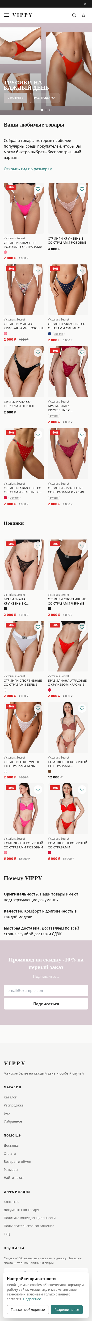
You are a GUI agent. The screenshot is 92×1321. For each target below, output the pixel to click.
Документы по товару (21, 1209)
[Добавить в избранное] (38, 189)
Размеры (11, 1169)
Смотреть (15, 98)
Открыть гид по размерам (28, 168)
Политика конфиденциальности (30, 1218)
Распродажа (44, 98)
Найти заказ (14, 1177)
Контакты (11, 1201)
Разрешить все (66, 1309)
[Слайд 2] (46, 110)
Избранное (13, 1121)
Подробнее (32, 1299)
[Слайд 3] (50, 110)
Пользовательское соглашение (29, 1226)
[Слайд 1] (42, 110)
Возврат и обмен (17, 1161)
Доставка (11, 1145)
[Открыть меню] (7, 15)
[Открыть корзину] (83, 15)
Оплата (10, 1153)
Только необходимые (28, 1309)
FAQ (7, 1234)
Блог (7, 1113)
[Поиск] (74, 15)
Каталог (10, 1097)
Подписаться (46, 1003)
